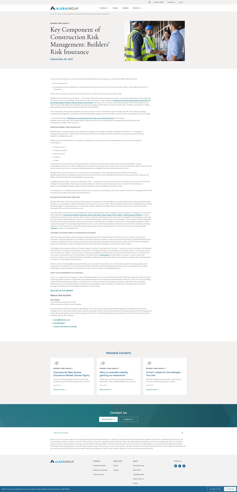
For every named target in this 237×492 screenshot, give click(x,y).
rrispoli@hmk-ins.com (61, 320)
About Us (136, 8)
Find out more (58, 389)
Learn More (65, 489)
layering (54, 228)
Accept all (230, 489)
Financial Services (98, 474)
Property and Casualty (100, 470)
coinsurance (104, 255)
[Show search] (149, 2)
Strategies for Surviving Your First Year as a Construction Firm (90, 118)
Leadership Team (138, 474)
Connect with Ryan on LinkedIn (65, 326)
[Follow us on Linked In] (175, 465)
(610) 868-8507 (59, 323)
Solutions (103, 8)
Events (115, 8)
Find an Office (159, 2)
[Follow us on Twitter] (183, 465)
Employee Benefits (99, 465)
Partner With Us (138, 479)
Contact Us (171, 2)
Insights (125, 8)
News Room (137, 470)
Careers (135, 483)
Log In (181, 2)
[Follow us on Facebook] (179, 465)
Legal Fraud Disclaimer (61, 433)
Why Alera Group (138, 465)
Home (52, 14)
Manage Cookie (215, 489)
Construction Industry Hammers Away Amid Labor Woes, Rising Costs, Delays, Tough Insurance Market (102, 215)
